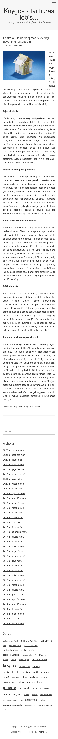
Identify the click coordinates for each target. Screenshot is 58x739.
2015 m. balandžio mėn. (15, 580)
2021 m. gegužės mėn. (14, 454)
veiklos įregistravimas (44, 705)
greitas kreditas (10, 649)
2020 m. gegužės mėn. (14, 469)
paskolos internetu (28, 688)
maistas (33, 677)
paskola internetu (35, 681)
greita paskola (31, 645)
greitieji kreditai (28, 649)
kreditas (26, 671)
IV (35, 655)
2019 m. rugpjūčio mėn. (14, 498)
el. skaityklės (45, 640)
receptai (26, 695)
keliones (13, 660)
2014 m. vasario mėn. (13, 623)
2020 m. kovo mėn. (12, 478)
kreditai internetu (11, 671)
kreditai (36, 666)
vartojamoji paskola (12, 704)
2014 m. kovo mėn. (12, 618)
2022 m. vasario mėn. (13, 450)
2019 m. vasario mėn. (13, 507)
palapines (44, 677)
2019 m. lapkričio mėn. (14, 493)
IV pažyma (42, 655)
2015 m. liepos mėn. (13, 570)
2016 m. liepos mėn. (13, 541)
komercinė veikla (24, 667)
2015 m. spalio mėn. (13, 565)
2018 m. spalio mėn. (13, 517)
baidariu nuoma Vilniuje (10, 641)
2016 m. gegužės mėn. (14, 551)
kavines (5, 660)
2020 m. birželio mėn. (13, 464)
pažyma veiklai (44, 688)
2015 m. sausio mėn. (13, 589)
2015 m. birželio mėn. (13, 575)
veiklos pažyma (30, 705)
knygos (9, 665)
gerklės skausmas (15, 646)
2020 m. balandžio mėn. (15, 474)
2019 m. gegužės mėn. (14, 503)
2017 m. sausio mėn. (13, 536)
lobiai (24, 677)
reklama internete (46, 695)
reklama (35, 695)
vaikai (42, 699)
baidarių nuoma (29, 640)
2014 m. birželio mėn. (13, 613)
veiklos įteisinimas (9, 710)
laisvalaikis (15, 677)
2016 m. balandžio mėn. (15, 556)
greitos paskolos (11, 654)
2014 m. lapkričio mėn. (14, 599)
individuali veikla (27, 655)
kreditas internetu (41, 671)
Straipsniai (17, 406)
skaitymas (31, 699)
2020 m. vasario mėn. (13, 483)
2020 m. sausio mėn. (13, 488)
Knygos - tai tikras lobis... (29, 13)
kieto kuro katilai (39, 659)
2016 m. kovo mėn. (12, 560)
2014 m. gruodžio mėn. (14, 594)
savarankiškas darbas (10, 700)
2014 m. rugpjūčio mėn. (14, 604)
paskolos (31, 136)
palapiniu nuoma (8, 682)
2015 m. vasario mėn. (13, 584)
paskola (20, 681)
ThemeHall (42, 731)
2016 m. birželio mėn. (13, 546)
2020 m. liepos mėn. (13, 459)
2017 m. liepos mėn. (13, 527)
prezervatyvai (12, 694)
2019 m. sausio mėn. (13, 512)
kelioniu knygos (24, 660)
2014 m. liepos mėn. (13, 609)
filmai (4, 646)
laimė (6, 677)
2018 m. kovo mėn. (12, 522)
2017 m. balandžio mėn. (15, 531)
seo (21, 700)
